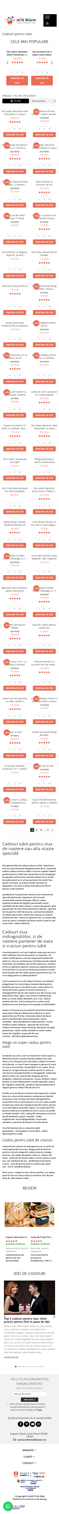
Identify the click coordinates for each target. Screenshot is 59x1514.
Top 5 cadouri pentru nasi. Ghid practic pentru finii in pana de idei (27, 1320)
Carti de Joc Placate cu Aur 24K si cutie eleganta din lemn (44, 523)
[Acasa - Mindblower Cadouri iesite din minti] (20, 20)
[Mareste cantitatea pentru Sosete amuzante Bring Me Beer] (49, 749)
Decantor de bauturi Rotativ (14, 626)
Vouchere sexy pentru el (15, 285)
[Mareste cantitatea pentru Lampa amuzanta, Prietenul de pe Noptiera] (20, 338)
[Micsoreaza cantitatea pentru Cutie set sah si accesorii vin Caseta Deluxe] (39, 409)
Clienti (28, 1456)
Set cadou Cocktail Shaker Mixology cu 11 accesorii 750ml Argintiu (44, 589)
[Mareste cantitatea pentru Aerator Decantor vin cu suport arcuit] (20, 375)
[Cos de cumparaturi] (47, 23)
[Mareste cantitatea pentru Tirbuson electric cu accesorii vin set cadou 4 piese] (49, 682)
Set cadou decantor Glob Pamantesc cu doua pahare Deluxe (44, 427)
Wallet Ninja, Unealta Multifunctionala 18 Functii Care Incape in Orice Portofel (14, 523)
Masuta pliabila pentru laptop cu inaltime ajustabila (44, 356)
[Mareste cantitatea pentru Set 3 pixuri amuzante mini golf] (20, 472)
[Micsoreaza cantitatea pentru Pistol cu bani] (9, 749)
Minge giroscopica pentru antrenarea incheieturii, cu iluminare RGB (44, 461)
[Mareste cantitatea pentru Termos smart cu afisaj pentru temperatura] (20, 815)
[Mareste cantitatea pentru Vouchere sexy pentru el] (20, 306)
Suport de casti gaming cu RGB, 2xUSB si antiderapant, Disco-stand (15, 700)
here (40, 1409)
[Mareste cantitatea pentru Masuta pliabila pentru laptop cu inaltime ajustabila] (49, 375)
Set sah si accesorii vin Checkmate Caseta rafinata (44, 217)
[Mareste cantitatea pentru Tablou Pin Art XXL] (49, 783)
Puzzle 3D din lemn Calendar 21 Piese (15, 217)
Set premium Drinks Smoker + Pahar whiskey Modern (44, 113)
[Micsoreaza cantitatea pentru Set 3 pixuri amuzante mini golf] (9, 472)
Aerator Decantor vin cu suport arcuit (14, 356)
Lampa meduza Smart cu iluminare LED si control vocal (44, 700)
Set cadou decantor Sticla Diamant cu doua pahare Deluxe (44, 146)
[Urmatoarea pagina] (52, 830)
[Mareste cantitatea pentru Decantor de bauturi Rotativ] (20, 645)
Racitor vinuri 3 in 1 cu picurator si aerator (15, 663)
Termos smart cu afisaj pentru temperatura (15, 801)
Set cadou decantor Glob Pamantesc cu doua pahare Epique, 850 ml (17, 53)
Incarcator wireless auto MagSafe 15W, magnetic (44, 557)
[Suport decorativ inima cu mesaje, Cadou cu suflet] (17, 1214)
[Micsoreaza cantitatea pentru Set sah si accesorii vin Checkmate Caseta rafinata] (39, 236)
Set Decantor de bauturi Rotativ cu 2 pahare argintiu (14, 146)
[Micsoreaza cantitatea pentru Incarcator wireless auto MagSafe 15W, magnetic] (39, 571)
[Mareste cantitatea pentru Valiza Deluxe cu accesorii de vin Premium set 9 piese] (49, 199)
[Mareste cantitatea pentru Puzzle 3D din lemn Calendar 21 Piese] (20, 236)
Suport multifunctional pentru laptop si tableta (44, 801)
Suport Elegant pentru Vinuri (44, 324)
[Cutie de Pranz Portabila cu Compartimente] (42, 1214)
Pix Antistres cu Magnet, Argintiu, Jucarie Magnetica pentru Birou (15, 254)
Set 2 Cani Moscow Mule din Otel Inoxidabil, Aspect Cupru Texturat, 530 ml (15, 490)
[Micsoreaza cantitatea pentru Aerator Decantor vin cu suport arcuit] (9, 375)
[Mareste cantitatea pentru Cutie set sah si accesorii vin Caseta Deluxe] (49, 409)
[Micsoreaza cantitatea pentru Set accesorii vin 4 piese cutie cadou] (36, 72)
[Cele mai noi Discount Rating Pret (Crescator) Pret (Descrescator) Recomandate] (43, 101)
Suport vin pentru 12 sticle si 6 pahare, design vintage (15, 427)
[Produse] (48, 18)
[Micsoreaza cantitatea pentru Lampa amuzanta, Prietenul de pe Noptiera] (9, 338)
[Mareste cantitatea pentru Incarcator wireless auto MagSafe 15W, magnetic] (49, 571)
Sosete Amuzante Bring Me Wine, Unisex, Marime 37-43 (44, 287)
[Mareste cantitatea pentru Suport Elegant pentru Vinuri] (49, 338)
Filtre (17, 100)
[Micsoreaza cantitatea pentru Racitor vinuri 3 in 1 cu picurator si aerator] (9, 682)
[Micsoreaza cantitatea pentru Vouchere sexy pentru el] (9, 306)
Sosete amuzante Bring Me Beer (44, 733)
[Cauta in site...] (47, 30)
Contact (28, 1463)
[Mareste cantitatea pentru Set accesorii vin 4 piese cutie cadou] (47, 72)
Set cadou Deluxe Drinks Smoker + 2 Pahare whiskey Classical (15, 183)
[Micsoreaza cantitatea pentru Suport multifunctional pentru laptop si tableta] (39, 815)
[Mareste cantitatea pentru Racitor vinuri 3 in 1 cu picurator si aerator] (20, 682)
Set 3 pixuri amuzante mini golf (14, 461)
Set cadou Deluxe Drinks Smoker (44, 254)
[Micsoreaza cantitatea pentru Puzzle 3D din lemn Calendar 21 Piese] (9, 236)
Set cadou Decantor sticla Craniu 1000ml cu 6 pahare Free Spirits (44, 490)
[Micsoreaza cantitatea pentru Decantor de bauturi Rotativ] (9, 645)
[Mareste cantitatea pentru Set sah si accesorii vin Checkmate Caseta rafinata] (49, 236)
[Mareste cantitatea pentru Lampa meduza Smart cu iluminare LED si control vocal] (49, 716)
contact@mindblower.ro (31, 1439)
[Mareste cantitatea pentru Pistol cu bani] (20, 749)
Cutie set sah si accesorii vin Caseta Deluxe (44, 393)
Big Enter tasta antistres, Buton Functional (15, 589)
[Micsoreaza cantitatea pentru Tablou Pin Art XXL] (39, 783)
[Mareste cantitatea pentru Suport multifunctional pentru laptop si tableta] (49, 815)
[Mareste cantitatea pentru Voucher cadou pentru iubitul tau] (49, 645)
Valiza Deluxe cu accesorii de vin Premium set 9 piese (44, 183)
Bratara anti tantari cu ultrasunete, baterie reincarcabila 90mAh (14, 393)
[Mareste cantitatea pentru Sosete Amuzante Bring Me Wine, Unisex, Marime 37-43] (49, 306)
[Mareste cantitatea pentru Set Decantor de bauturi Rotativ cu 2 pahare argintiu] (20, 165)
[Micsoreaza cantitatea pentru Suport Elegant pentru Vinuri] (39, 338)
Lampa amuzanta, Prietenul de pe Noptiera (15, 324)
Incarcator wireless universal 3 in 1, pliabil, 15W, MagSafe (14, 767)
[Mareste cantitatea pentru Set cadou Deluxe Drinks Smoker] (49, 269)
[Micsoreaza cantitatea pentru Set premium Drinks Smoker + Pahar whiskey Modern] (39, 128)
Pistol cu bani (15, 732)
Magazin (28, 1450)
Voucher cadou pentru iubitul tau (44, 626)
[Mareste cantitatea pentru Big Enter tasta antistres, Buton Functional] (20, 608)
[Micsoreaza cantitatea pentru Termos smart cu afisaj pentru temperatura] (9, 815)
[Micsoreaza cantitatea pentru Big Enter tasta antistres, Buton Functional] (9, 608)
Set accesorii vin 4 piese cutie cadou (42, 53)
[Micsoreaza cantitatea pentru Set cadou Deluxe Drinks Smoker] (39, 269)
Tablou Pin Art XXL (44, 765)
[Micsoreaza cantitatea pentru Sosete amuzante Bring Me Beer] (39, 749)
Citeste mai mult (11, 1356)
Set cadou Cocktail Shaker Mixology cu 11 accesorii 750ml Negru (15, 557)
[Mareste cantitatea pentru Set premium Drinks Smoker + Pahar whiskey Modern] (49, 128)
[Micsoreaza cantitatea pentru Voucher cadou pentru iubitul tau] (39, 645)
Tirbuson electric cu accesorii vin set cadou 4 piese (44, 663)
